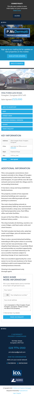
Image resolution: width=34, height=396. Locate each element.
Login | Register (17, 393)
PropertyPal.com (23, 390)
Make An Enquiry (17, 317)
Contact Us (17, 41)
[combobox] (6, 295)
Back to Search (17, 63)
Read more (17, 10)
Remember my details (12, 313)
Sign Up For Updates (17, 56)
